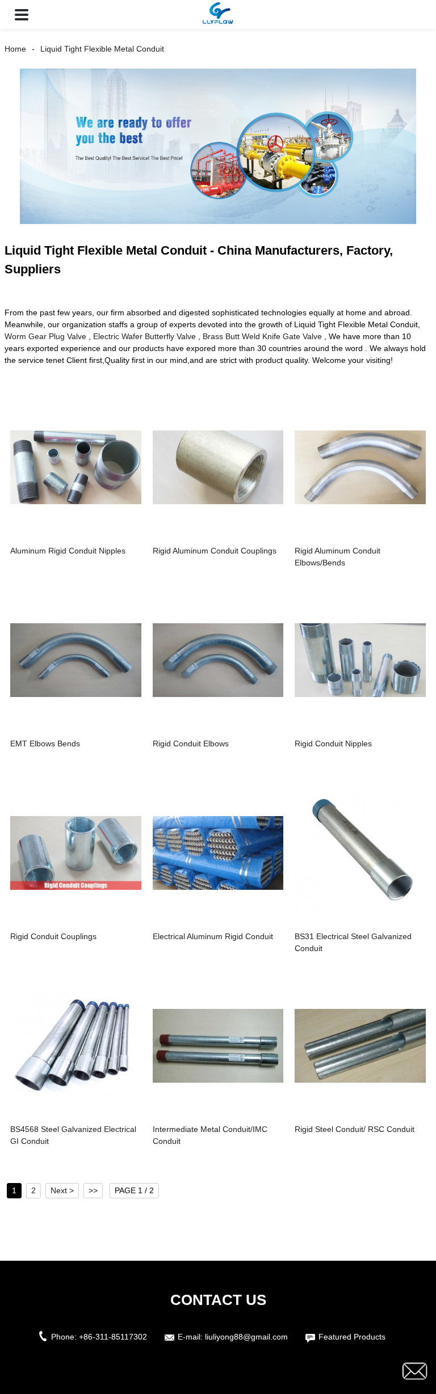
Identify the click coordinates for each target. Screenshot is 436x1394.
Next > (62, 1190)
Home (15, 48)
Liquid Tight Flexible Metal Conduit (102, 48)
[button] (22, 14)
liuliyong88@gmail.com (246, 1336)
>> (93, 1190)
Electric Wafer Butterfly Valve (144, 336)
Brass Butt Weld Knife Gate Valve (262, 336)
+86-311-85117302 (113, 1336)
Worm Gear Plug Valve (45, 336)
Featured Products (351, 1336)
